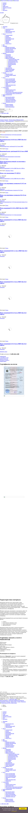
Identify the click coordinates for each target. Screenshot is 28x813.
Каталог (6, 119)
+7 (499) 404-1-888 (4, 113)
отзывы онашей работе (4, 361)
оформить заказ (3, 351)
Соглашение (14, 811)
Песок (6, 137)
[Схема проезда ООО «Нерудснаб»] (8, 702)
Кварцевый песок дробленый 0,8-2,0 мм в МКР (14, 151)
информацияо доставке (3, 357)
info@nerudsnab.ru (4, 700)
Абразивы (7, 170)
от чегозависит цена (4, 358)
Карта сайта (13, 701)
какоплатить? (4, 359)
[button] (2, 145)
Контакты (23, 701)
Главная (2, 119)
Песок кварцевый (10, 121)
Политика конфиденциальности (16, 700)
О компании (3, 701)
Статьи (18, 701)
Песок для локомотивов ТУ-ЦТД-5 (10, 173)
